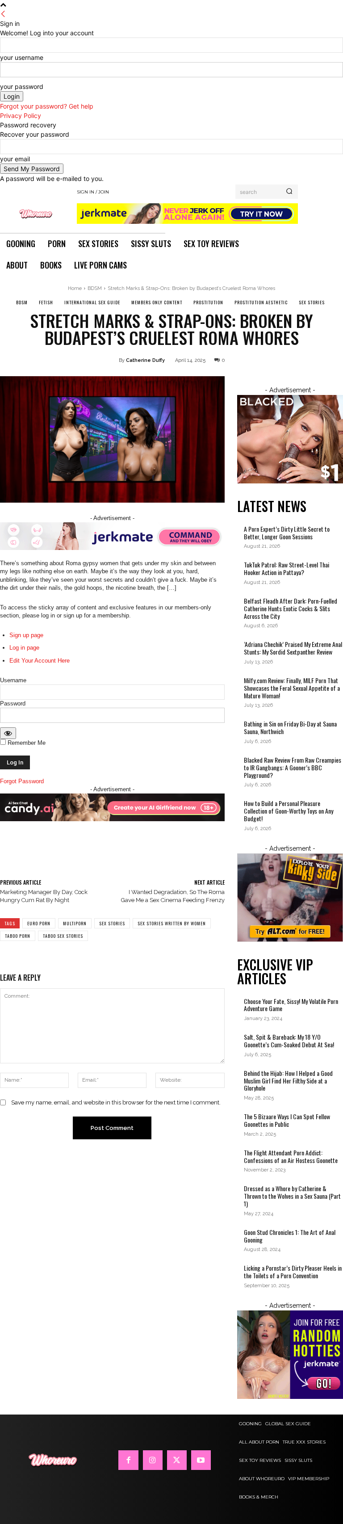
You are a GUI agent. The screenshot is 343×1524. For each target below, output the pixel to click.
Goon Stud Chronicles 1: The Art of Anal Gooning (289, 1235)
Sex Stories (312, 302)
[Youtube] (201, 1460)
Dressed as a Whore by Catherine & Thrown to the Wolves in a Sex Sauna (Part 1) (292, 1196)
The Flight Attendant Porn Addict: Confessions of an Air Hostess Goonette (291, 1156)
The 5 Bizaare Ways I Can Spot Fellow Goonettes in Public (287, 1120)
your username (21, 57)
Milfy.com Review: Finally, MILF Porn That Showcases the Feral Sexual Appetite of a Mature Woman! (292, 688)
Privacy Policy (20, 115)
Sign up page (26, 635)
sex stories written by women (172, 923)
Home (75, 288)
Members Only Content (156, 302)
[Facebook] (128, 1460)
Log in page (24, 647)
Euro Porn (38, 923)
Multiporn (75, 923)
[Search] (289, 192)
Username (13, 680)
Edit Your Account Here (39, 660)
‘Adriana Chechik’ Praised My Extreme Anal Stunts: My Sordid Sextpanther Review (293, 647)
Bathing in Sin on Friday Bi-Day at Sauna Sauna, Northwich (290, 727)
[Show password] (8, 733)
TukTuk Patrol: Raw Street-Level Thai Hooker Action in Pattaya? (286, 568)
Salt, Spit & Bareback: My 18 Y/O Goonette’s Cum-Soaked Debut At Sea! (289, 1040)
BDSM (95, 288)
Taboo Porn (17, 935)
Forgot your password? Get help (46, 106)
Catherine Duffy (145, 360)
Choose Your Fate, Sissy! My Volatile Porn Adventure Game (291, 1004)
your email (15, 159)
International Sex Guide (92, 302)
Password (12, 703)
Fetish (46, 302)
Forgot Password (22, 781)
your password (21, 86)
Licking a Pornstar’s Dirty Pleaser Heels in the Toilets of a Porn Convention (293, 1271)
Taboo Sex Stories (63, 935)
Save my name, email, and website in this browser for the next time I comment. (116, 1102)
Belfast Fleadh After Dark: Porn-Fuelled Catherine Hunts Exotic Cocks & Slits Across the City (290, 608)
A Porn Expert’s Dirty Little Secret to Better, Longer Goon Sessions (287, 532)
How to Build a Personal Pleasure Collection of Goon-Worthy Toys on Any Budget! (288, 810)
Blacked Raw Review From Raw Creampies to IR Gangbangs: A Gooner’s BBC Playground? (292, 767)
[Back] (3, 14)
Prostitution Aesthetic (261, 302)
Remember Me (26, 742)
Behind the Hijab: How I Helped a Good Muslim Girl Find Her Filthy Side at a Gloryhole (288, 1080)
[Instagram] (153, 1460)
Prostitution (208, 302)
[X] (177, 1460)
